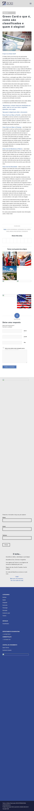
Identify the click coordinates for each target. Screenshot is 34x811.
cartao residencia (12, 229)
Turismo (4, 615)
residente (25, 231)
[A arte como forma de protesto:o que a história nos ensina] (24, 273)
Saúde (4, 600)
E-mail (25, 337)
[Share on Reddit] (26, 240)
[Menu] (30, 3)
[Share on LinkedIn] (15, 240)
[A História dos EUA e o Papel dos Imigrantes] (10, 301)
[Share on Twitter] (8, 240)
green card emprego (16, 231)
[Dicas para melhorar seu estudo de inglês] (10, 287)
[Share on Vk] (22, 240)
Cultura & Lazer (6, 613)
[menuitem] (26, 3)
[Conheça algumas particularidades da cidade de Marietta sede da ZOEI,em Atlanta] (10, 273)
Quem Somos (6, 647)
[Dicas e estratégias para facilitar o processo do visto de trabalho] (24, 287)
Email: (4, 526)
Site (25, 342)
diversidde (21, 229)
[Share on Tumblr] (19, 240)
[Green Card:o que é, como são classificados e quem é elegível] (17, 41)
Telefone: (5, 535)
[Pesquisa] (26, 3)
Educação (5, 610)
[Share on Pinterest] (11, 240)
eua (25, 229)
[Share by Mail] (29, 240)
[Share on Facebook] (4, 240)
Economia (5, 605)
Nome (25, 331)
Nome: (4, 517)
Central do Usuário (7, 650)
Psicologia (5, 607)
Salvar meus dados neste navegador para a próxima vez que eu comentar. (15, 349)
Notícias (4, 597)
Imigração (5, 13)
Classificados (6, 623)
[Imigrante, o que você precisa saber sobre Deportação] (24, 301)
